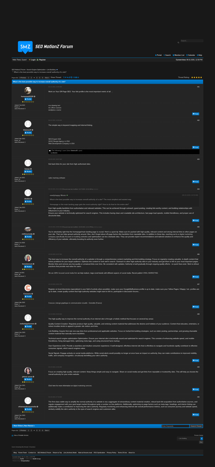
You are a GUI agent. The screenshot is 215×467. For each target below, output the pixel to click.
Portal (159, 55)
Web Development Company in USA (61, 143)
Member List (179, 55)
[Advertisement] (107, 18)
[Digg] (67, 77)
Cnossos (27, 294)
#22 (198, 120)
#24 (198, 189)
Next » (47, 77)
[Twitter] (65, 77)
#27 (198, 284)
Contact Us (32, 453)
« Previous (23, 77)
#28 (198, 314)
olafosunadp (27, 234)
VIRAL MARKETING (150, 273)
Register (42, 60)
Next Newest (28, 426)
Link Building (51, 70)
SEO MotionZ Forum (18, 70)
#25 (198, 227)
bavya (27, 169)
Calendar (191, 55)
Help (200, 55)
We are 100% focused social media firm (62, 273)
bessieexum (27, 264)
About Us (132, 453)
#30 (198, 397)
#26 (198, 254)
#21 (198, 87)
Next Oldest (18, 426)
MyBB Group (37, 459)
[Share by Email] (76, 77)
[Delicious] (69, 77)
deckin (27, 199)
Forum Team (22, 453)
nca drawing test (54, 105)
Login (33, 60)
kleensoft (27, 130)
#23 (198, 159)
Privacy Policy (111, 453)
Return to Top (57, 453)
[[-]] (50, 150)
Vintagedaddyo (25, 461)
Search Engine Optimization (36, 70)
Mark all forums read (85, 453)
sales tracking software (56, 178)
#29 (198, 367)
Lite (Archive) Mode (70, 453)
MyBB (22, 459)
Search (168, 55)
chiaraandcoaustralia (27, 407)
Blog (15, 453)
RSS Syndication (99, 453)
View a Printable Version (21, 435)
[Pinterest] (74, 77)
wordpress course (54, 110)
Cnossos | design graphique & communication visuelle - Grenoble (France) (75, 303)
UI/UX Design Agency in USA (59, 141)
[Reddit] (71, 77)
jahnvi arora (27, 377)
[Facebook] (63, 77)
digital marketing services (82, 386)
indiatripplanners (27, 324)
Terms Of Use (122, 453)
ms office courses (54, 108)
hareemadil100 (27, 96)
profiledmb (54, 153)
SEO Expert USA (54, 139)
